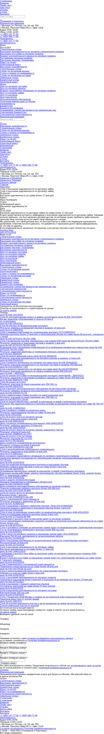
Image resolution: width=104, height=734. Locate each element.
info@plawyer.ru (8, 167)
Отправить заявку (8, 663)
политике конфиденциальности (44, 640)
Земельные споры (9, 77)
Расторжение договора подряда (16, 58)
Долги (3, 84)
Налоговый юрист (9, 82)
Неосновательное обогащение (15, 99)
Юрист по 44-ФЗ (8, 62)
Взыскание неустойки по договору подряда (21, 54)
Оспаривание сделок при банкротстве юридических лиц (28, 110)
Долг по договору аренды (13, 88)
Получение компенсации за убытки (17, 101)
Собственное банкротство (13, 112)
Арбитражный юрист (10, 64)
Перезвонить (6, 38)
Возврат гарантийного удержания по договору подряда (28, 91)
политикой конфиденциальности (55, 668)
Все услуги (5, 47)
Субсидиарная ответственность (16, 114)
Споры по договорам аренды (15, 71)
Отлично (4, 670)
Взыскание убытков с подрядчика (17, 60)
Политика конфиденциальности (40, 728)
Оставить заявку (8, 310)
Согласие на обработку (11, 728)
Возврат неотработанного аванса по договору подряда (28, 56)
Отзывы (4, 10)
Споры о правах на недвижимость (17, 73)
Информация (6, 145)
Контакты (4, 14)
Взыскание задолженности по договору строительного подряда (32, 51)
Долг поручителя (8, 97)
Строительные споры (11, 49)
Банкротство (6, 106)
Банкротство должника (11, 108)
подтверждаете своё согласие (86, 665)
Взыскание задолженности (13, 67)
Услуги (3, 124)
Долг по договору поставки (13, 86)
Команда (4, 3)
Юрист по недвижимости (12, 691)
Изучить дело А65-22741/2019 (8, 231)
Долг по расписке (8, 95)
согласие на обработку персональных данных (50, 638)
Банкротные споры (9, 80)
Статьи (3, 12)
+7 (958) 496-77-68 (9, 36)
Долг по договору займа (12, 93)
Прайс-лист (6, 5)
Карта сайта (6, 709)
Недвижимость (7, 104)
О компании (6, 148)
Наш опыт (5, 7)
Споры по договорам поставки (15, 75)
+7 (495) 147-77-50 (9, 34)
